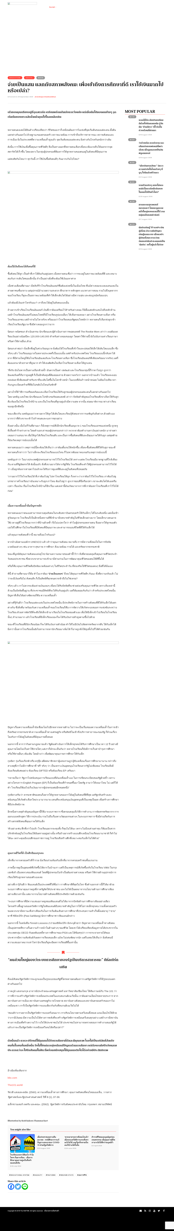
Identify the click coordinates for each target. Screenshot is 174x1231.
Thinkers (110, 7)
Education (15, 78)
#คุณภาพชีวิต (82, 1175)
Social (52, 7)
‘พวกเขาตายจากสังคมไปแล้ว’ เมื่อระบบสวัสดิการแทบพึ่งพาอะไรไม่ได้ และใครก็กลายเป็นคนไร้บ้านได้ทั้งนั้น (76, 1140)
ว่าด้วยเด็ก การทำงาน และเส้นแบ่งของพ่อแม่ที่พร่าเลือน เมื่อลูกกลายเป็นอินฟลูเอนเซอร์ (151, 148)
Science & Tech (78, 7)
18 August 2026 (146, 135)
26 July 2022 (16, 1166)
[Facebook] (11, 1186)
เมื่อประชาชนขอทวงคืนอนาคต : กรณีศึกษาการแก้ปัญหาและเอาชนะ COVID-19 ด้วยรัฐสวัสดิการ (48, 1140)
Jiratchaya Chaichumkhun (45, 97)
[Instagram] (150, 1211)
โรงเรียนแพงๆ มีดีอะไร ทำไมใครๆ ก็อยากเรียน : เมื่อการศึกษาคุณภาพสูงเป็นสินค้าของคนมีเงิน (22, 1158)
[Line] (25, 1186)
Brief (43, 7)
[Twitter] (18, 1186)
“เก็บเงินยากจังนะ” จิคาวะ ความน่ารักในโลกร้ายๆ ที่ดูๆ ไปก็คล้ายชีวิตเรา (151, 169)
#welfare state (66, 1175)
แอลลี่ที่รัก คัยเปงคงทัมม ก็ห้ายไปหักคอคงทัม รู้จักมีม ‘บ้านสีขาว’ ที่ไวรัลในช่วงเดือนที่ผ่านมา (151, 125)
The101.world (15, 1085)
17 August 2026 (146, 219)
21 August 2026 (146, 177)
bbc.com (12, 1077)
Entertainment (95, 7)
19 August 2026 (146, 249)
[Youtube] (154, 1211)
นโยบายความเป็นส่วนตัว (51, 1211)
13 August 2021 (44, 1148)
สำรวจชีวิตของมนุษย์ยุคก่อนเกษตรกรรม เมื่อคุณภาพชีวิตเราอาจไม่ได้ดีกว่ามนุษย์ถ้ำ (103, 1139)
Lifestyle (62, 7)
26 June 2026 (71, 1148)
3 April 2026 (97, 1146)
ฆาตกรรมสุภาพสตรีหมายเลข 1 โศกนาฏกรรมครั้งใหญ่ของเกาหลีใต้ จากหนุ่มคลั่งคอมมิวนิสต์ (152, 210)
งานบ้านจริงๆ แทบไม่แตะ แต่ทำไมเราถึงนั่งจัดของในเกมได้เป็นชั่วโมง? (151, 188)
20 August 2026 (146, 196)
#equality (37, 1175)
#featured (51, 1175)
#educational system (19, 1175)
